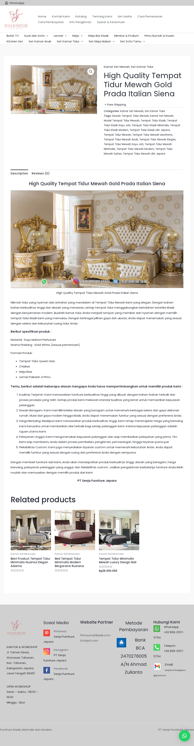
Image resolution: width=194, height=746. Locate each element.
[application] (46, 36)
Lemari (58, 36)
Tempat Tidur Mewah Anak (121, 139)
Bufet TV (13, 36)
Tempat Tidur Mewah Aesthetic (152, 135)
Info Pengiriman (80, 22)
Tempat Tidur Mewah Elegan (157, 139)
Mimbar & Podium (126, 36)
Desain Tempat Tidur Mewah (130, 116)
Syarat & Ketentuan (111, 22)
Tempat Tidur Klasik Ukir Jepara (150, 130)
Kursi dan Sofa (34, 36)
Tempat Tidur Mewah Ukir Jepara (144, 154)
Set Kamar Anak (40, 41)
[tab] (19, 174)
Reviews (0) (41, 173)
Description (19, 173)
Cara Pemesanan (150, 16)
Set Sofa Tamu (130, 41)
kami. (89, 473)
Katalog (81, 16)
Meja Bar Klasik (98, 36)
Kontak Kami (61, 16)
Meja (75, 36)
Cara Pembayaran (51, 22)
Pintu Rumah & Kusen (159, 36)
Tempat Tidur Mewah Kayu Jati (123, 144)
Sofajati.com (89, 641)
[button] (184, 735)
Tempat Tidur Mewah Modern (135, 149)
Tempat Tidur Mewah (117, 135)
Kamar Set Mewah (117, 67)
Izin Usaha (125, 16)
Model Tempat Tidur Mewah (121, 120)
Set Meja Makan (100, 41)
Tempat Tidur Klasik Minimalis (150, 125)
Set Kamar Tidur (68, 41)
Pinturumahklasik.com (95, 635)
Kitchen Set (15, 41)
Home (42, 16)
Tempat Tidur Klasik (153, 120)
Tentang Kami (102, 16)
